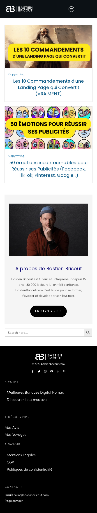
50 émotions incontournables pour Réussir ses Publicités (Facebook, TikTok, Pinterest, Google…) (48, 168)
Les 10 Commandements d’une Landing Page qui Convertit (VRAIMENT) (48, 87)
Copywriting (16, 74)
